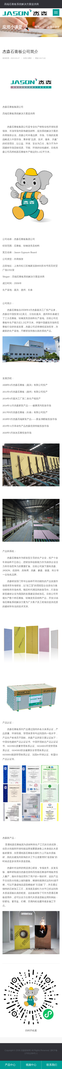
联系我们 (51, 1064)
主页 (37, 27)
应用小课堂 (27, 58)
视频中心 (31, 1064)
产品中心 (10, 1064)
